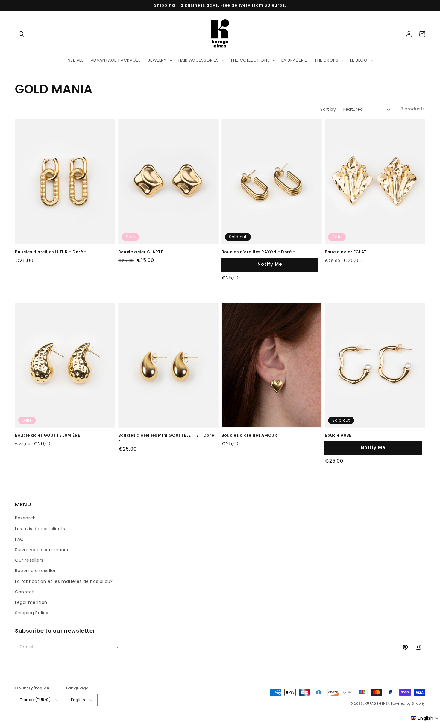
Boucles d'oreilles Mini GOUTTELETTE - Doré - (166, 438)
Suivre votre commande (42, 550)
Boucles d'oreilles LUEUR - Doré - (51, 252)
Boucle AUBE (338, 435)
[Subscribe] (116, 646)
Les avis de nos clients (40, 529)
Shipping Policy (31, 613)
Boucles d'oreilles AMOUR (249, 435)
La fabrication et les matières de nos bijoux (64, 581)
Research (25, 518)
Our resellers (29, 560)
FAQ (19, 539)
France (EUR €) (35, 700)
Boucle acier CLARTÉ (140, 252)
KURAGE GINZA (377, 703)
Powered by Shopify (408, 703)
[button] (21, 34)
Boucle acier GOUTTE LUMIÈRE (47, 435)
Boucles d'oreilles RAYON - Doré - (258, 252)
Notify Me (269, 264)
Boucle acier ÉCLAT (346, 252)
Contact (24, 592)
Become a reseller (35, 571)
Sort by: (328, 109)
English (78, 700)
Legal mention (31, 602)
